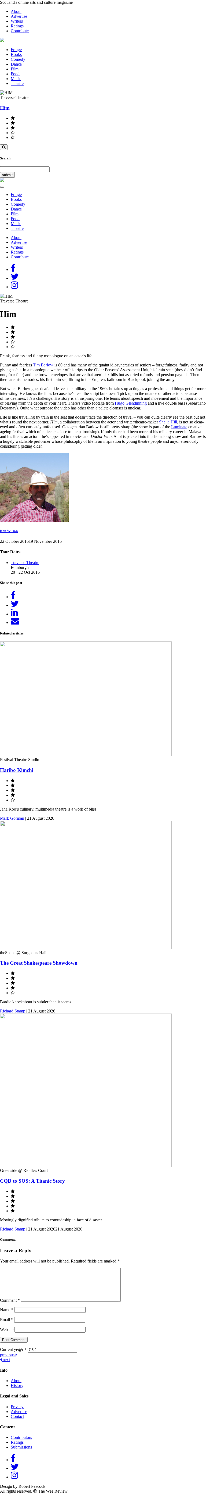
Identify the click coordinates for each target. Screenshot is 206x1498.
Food (15, 74)
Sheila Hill (168, 422)
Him (5, 108)
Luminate (179, 427)
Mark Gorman (12, 818)
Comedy (18, 59)
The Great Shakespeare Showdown (39, 963)
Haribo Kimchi (16, 770)
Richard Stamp (12, 1011)
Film (15, 69)
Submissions (21, 1447)
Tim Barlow (43, 365)
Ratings (17, 26)
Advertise (19, 16)
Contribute (20, 30)
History (17, 1385)
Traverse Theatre (25, 562)
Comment (10, 1300)
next (6, 1359)
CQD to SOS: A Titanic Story (32, 1181)
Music (16, 78)
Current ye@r (13, 1349)
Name (6, 1309)
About (16, 11)
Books (16, 54)
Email (6, 1319)
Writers (17, 21)
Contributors (21, 1437)
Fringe (16, 49)
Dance (16, 64)
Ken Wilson (9, 531)
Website (6, 1329)
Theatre (17, 83)
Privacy (17, 1406)
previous (8, 1355)
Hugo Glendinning (131, 403)
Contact (17, 1416)
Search (5, 158)
